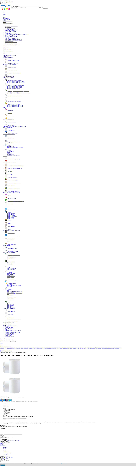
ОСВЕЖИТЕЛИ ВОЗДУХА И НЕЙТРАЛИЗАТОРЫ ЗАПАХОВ (16, 34)
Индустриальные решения (7, 21)
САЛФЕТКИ (7, 37)
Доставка (4, 20)
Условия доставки (6, 451)
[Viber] (7, 400)
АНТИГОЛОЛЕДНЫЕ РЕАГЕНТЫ (11, 26)
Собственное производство (7, 23)
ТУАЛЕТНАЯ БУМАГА (9, 41)
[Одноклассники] (2, 400)
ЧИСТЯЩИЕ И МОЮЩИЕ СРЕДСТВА (111, 348)
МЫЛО (6, 32)
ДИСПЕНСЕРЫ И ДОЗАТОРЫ (10, 31)
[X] (5, 400)
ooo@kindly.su (5, 2)
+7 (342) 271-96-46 (9, 1)
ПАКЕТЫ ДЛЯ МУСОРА (9, 35)
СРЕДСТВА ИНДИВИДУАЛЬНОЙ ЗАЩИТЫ (13, 39)
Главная (4, 17)
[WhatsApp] (8, 400)
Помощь (1, 444)
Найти (4, 53)
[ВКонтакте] (1, 400)
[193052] (12, 375)
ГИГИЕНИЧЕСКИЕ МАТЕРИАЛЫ (11, 29)
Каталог (4, 14)
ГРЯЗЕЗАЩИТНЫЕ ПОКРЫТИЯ (11, 30)
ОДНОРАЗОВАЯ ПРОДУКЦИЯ (10, 33)
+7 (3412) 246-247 (6, 0)
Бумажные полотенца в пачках (6, 351)
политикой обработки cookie (61, 463)
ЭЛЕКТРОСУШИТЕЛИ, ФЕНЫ (98, 348)
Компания (2, 443)
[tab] (68, 398)
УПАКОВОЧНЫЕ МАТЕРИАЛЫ (11, 43)
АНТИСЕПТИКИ (8, 27)
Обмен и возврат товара (7, 452)
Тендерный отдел (6, 18)
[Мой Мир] (4, 400)
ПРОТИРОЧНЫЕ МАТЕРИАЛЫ (11, 36)
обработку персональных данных (13, 440)
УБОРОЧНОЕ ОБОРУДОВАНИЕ (11, 42)
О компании (5, 447)
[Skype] (10, 400)
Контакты (4, 22)
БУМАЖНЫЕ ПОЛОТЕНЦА (10, 28)
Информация (2, 445)
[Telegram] (11, 400)
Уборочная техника (6, 19)
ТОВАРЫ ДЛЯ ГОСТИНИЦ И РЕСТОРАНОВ (13, 40)
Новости (4, 448)
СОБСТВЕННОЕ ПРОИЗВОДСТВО (11, 38)
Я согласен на (10, 440)
